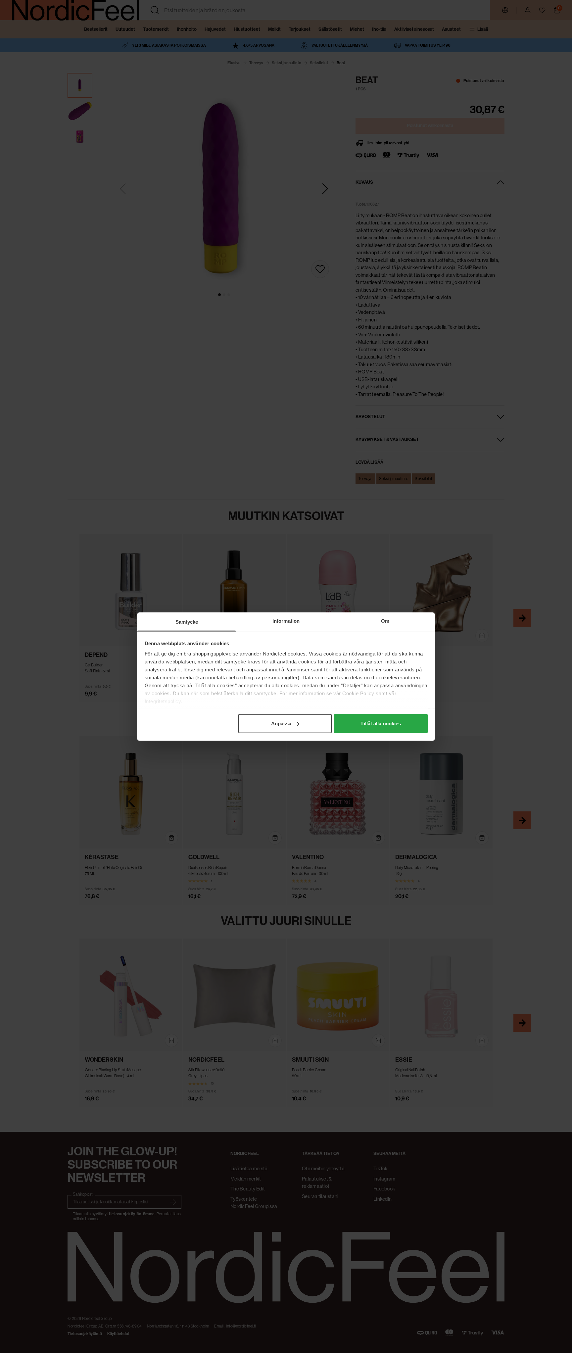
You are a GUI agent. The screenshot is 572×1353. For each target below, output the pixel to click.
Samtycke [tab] (186, 621)
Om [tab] (385, 620)
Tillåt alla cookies (380, 723)
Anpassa (281, 723)
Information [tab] (286, 620)
